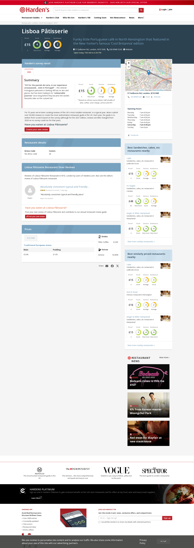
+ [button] (129, 63)
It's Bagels (131, 185)
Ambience (57, 38)
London (35, 23)
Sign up (167, 518)
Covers (52, 151)
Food (37, 38)
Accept (163, 541)
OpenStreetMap (158, 90)
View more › (164, 357)
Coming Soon (100, 17)
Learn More (35, 498)
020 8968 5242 (136, 97)
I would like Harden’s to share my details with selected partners (126, 522)
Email (148, 97)
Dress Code (30, 151)
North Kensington (46, 23)
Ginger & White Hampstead (138, 213)
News (131, 17)
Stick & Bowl (132, 292)
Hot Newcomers (117, 17)
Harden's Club (52, 17)
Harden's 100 (84, 17)
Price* (27, 38)
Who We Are (68, 17)
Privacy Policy (143, 542)
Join (170, 9)
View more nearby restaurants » (141, 241)
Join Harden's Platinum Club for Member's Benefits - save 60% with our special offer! (98, 2)
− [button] (129, 67)
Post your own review (36, 216)
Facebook (134, 135)
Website (157, 97)
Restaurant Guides (31, 17)
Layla (129, 158)
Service (47, 38)
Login (164, 9)
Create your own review (37, 129)
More (140, 17)
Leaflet (142, 90)
